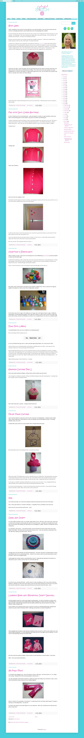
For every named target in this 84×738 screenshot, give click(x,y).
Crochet (18, 18)
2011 (64, 103)
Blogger (44, 729)
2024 (64, 80)
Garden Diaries (59, 18)
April (65, 119)
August (65, 112)
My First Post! (16, 670)
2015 (64, 96)
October (66, 108)
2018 (64, 91)
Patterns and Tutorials (49, 18)
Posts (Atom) (17, 719)
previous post (42, 43)
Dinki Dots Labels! (17, 326)
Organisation (40, 18)
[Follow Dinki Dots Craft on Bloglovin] (67, 71)
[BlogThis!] (37, 105)
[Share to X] (38, 105)
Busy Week (14, 25)
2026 (64, 76)
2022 (64, 84)
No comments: (30, 105)
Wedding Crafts (68, 18)
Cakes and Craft (17, 518)
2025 (64, 78)
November (66, 107)
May (65, 117)
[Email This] (36, 105)
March (65, 121)
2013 (64, 100)
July (65, 114)
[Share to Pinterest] (41, 105)
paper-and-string (46, 255)
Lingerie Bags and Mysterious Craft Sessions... (32, 595)
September (66, 110)
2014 (64, 98)
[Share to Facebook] (39, 105)
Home (8, 18)
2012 (64, 101)
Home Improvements (31, 18)
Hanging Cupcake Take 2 (20, 369)
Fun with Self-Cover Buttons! (24, 112)
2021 (64, 85)
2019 (64, 89)
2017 (64, 92)
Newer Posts (11, 716)
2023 (64, 82)
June (65, 116)
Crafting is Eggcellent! (20, 252)
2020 (64, 87)
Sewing (13, 18)
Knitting (23, 18)
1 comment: (29, 244)
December (66, 105)
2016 (64, 94)
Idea (10, 498)
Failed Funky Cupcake (19, 414)
